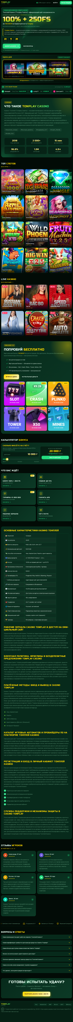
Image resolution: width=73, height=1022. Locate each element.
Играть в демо (11, 377)
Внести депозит (55, 457)
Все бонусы (28, 46)
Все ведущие (6, 282)
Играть (29, 1016)
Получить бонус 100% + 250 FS (36, 994)
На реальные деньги (30, 377)
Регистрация (66, 3)
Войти (55, 3)
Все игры (5, 166)
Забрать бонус (10, 46)
